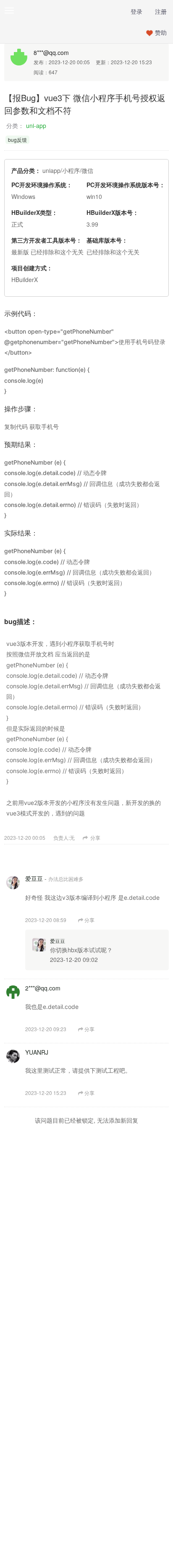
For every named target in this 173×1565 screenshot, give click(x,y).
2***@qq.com (42, 988)
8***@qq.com (51, 52)
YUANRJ (36, 1052)
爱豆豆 (34, 878)
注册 (161, 11)
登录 (136, 11)
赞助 (161, 32)
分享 (94, 837)
